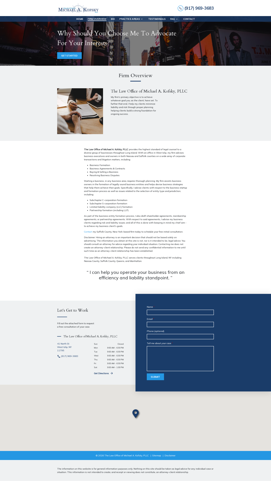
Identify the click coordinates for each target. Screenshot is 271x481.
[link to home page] (78, 8)
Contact (88, 231)
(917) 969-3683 (69, 356)
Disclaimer (170, 455)
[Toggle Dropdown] (142, 19)
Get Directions (101, 373)
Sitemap (156, 455)
